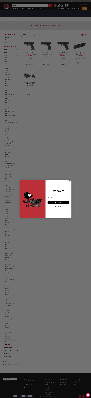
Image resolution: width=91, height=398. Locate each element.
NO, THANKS (58, 206)
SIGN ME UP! (58, 202)
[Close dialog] (70, 181)
